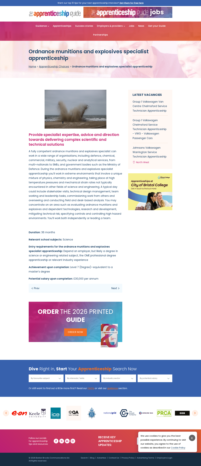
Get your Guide (157, 25)
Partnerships (100, 34)
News (141, 25)
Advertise (101, 457)
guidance (112, 388)
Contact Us (114, 457)
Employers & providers (110, 25)
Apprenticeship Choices (54, 66)
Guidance (41, 25)
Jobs (131, 25)
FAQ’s (91, 388)
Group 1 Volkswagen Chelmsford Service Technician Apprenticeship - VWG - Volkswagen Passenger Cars (149, 129)
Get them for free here (131, 2)
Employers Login (164, 457)
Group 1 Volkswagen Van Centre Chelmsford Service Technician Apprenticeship (150, 106)
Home (32, 66)
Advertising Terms (145, 457)
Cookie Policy (178, 447)
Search (84, 457)
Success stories (84, 25)
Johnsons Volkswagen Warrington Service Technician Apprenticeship (149, 155)
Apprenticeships (62, 25)
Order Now (75, 332)
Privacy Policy (128, 457)
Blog (92, 457)
